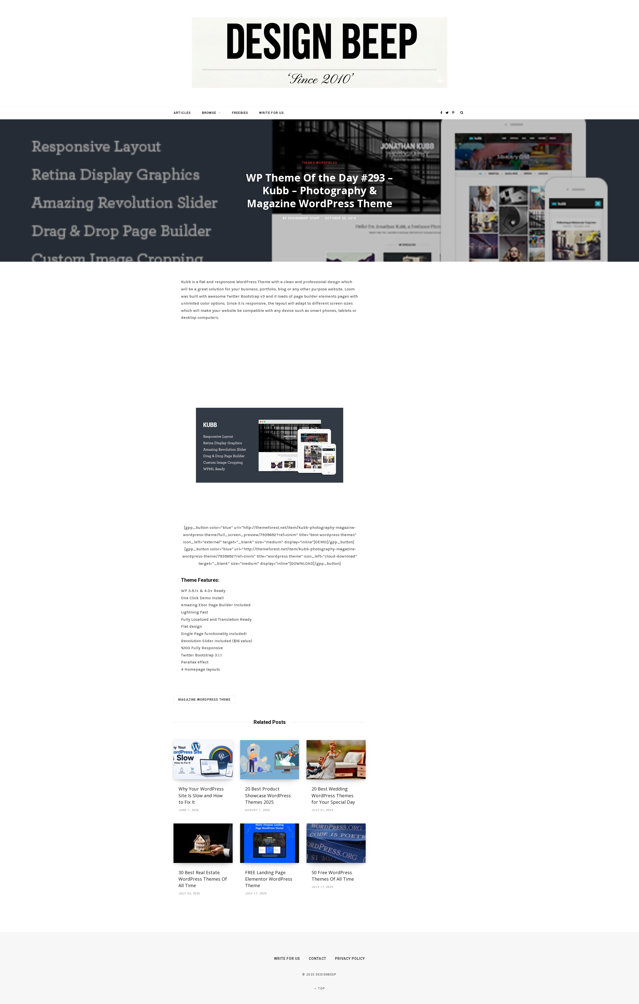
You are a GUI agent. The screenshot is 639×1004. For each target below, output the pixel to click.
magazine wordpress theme (204, 699)
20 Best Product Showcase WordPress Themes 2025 (268, 795)
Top (321, 988)
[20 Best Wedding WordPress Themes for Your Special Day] (336, 760)
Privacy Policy (350, 959)
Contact (317, 959)
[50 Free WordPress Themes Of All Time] (336, 843)
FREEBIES (240, 113)
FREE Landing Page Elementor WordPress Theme (268, 878)
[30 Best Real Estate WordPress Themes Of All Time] (203, 843)
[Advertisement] (269, 363)
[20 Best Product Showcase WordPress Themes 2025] (269, 760)
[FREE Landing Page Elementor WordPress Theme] (269, 843)
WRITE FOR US (271, 113)
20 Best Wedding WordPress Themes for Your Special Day (333, 795)
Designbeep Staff (304, 218)
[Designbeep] (319, 53)
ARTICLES (182, 113)
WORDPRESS (326, 163)
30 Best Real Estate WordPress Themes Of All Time (202, 878)
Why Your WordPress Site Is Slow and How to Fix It (201, 795)
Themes (308, 163)
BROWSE (209, 113)
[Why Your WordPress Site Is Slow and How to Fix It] (203, 760)
